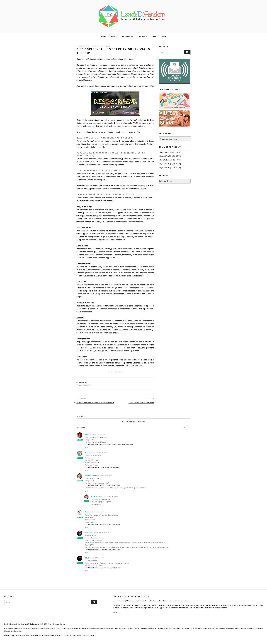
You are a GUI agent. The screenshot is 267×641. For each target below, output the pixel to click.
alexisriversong (91, 475)
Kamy (87, 434)
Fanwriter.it (97, 176)
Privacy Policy (69, 635)
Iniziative (83, 382)
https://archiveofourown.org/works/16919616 (104, 524)
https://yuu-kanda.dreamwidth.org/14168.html (103, 467)
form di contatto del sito (13, 631)
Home (103, 36)
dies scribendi (85, 385)
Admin (115, 612)
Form (164, 36)
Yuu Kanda (89, 452)
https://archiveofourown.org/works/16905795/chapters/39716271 (111, 444)
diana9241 (89, 532)
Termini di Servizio (82, 635)
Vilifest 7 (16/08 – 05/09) (172, 152)
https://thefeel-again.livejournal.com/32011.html (104, 568)
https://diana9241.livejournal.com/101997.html (104, 550)
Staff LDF (95, 46)
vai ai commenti (115, 372)
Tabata (88, 512)
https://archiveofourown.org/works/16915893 (104, 485)
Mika (87, 557)
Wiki (154, 36)
